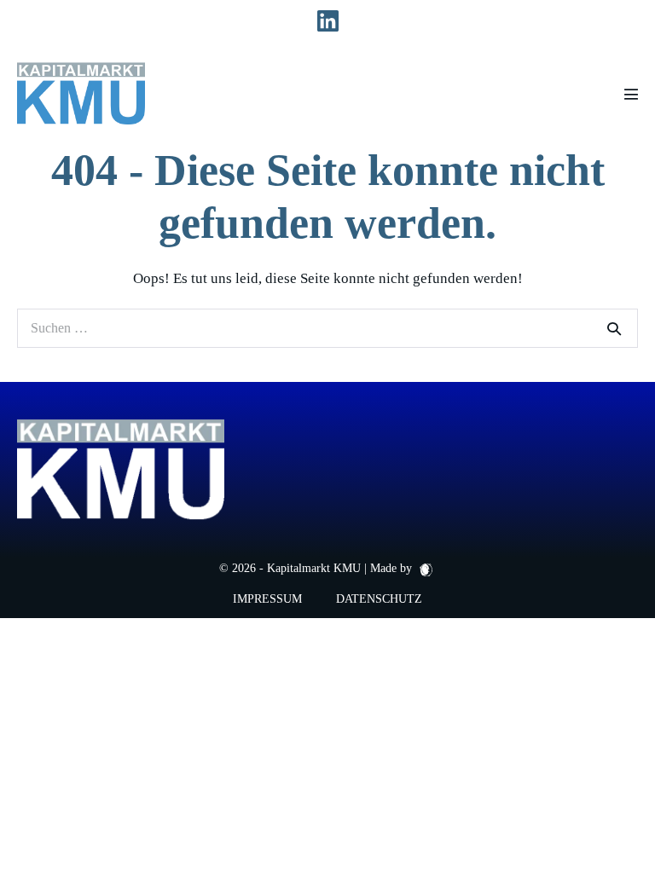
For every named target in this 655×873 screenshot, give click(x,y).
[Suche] (614, 328)
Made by (392, 568)
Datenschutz (379, 599)
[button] (37, 835)
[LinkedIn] (328, 21)
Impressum (267, 599)
